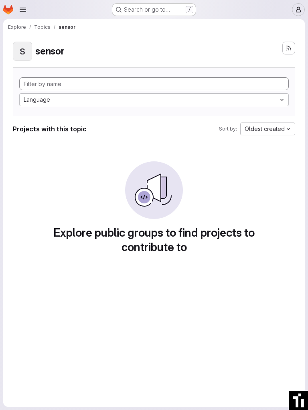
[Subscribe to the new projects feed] (288, 48)
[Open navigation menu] (22, 9)
